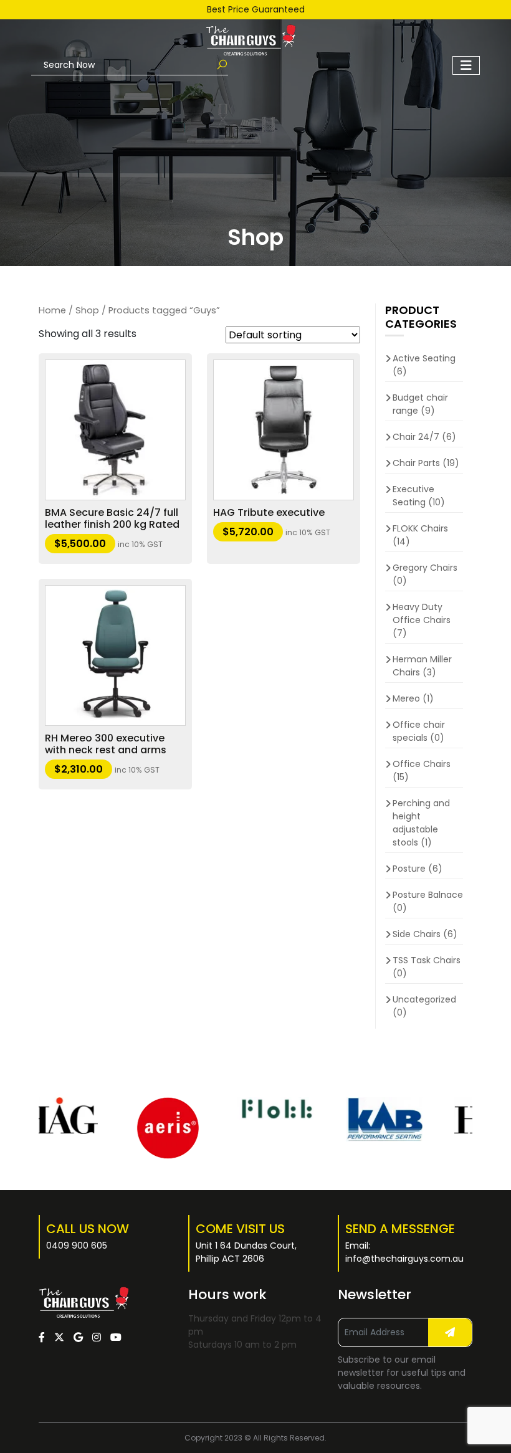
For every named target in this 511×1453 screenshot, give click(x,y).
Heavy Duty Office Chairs (422, 613)
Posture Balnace (428, 894)
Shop (87, 310)
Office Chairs (422, 764)
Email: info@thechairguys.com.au (404, 1252)
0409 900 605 (76, 1245)
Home (52, 310)
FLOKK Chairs (420, 528)
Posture (409, 868)
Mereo (406, 698)
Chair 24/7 (416, 437)
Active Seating (424, 358)
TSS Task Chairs (427, 960)
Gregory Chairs (425, 567)
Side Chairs (417, 934)
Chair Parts (416, 463)
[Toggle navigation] (466, 65)
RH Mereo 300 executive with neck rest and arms (105, 744)
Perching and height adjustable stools (421, 823)
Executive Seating (413, 495)
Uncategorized (424, 999)
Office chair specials (419, 731)
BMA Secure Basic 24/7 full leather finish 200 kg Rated (112, 518)
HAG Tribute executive (269, 512)
